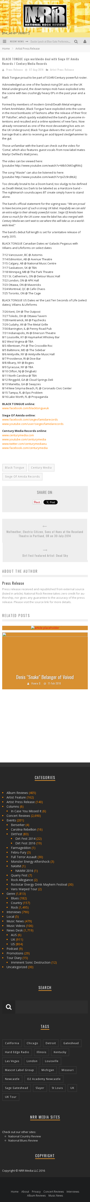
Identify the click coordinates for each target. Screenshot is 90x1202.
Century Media (41, 467)
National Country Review (24, 1136)
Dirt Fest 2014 (25, 838)
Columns (13, 806)
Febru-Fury (18, 852)
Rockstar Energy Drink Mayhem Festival (39, 884)
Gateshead (71, 1043)
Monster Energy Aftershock (30, 861)
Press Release (14, 69)
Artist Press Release (62, 69)
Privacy (36, 1191)
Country (16, 903)
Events (11, 820)
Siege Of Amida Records (22, 476)
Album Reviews (17, 793)
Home (6, 48)
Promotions (15, 953)
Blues (15, 898)
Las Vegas (12, 1061)
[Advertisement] (35, 727)
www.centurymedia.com (18, 435)
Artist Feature (16, 797)
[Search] (76, 41)
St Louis (57, 1088)
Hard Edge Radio (17, 1052)
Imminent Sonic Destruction (30, 962)
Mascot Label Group (19, 1070)
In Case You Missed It (26, 811)
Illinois (41, 1052)
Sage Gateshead (16, 1088)
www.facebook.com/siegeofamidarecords (30, 419)
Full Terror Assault (24, 857)
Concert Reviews (18, 816)
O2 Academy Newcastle (44, 1079)
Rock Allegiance (22, 880)
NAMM (16, 866)
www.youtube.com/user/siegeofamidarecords (33, 424)
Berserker (18, 825)
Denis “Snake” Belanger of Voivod (45, 676)
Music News (15, 921)
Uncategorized (17, 967)
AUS (14, 935)
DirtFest (16, 834)
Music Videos (16, 926)
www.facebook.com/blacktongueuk (25, 408)
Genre (11, 894)
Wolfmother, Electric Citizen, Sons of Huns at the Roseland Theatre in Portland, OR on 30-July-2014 (44, 534)
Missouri (68, 1070)
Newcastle (12, 1079)
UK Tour (11, 1097)
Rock (14, 907)
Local (10, 916)
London (32, 1061)
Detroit (51, 1043)
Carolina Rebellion (23, 829)
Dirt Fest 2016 (25, 843)
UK (13, 939)
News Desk (15, 930)
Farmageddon (21, 848)
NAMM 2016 (24, 871)
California (12, 1043)
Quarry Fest (19, 875)
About (25, 1191)
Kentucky (60, 1052)
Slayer (40, 1088)
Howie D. (36, 683)
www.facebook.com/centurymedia (25, 448)
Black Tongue (14, 467)
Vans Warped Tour (24, 889)
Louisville (52, 1061)
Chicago (32, 1043)
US (13, 944)
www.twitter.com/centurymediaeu (24, 444)
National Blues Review (23, 1140)
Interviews (14, 912)
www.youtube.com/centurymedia (24, 439)
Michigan (48, 1070)
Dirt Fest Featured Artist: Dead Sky (45, 556)
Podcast (12, 949)
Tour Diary (14, 958)
